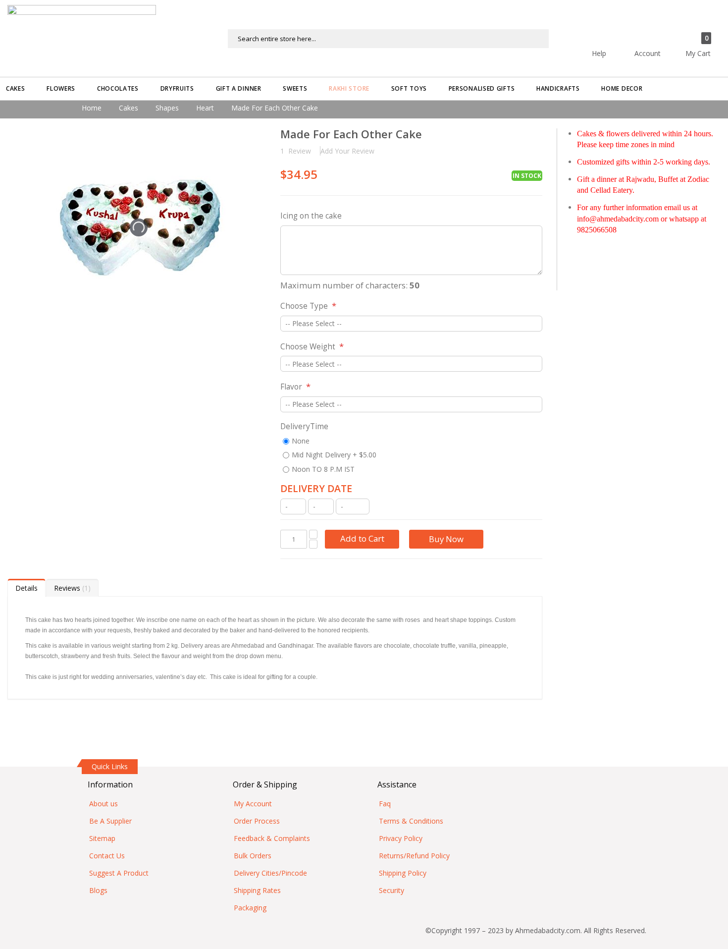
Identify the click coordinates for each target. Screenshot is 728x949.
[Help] (616, 33)
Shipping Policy (402, 873)
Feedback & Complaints (272, 838)
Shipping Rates (257, 890)
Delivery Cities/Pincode (270, 873)
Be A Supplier (110, 821)
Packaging (250, 907)
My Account (253, 803)
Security (391, 890)
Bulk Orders (252, 855)
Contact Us (107, 855)
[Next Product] (534, 135)
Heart (205, 107)
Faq (385, 803)
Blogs (98, 890)
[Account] (665, 33)
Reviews (71, 588)
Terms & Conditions (411, 821)
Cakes (128, 107)
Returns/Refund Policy (414, 855)
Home (92, 107)
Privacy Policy (400, 838)
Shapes (167, 107)
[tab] (26, 588)
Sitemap (102, 838)
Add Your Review (347, 151)
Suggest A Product (119, 873)
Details (26, 588)
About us (103, 803)
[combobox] (388, 39)
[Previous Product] (517, 135)
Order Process (257, 821)
